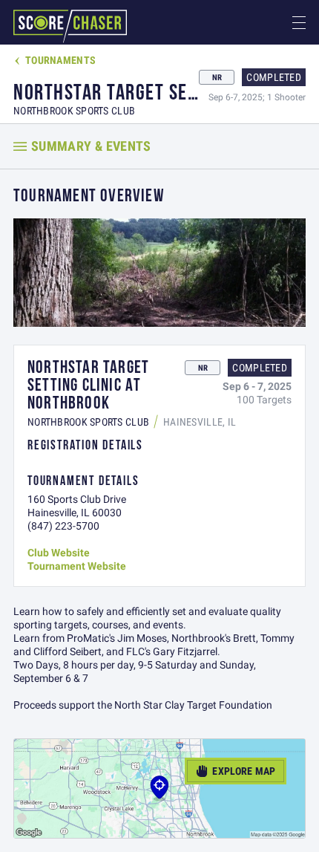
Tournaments (54, 60)
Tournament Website (76, 566)
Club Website (58, 552)
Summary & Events (91, 146)
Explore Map (235, 771)
